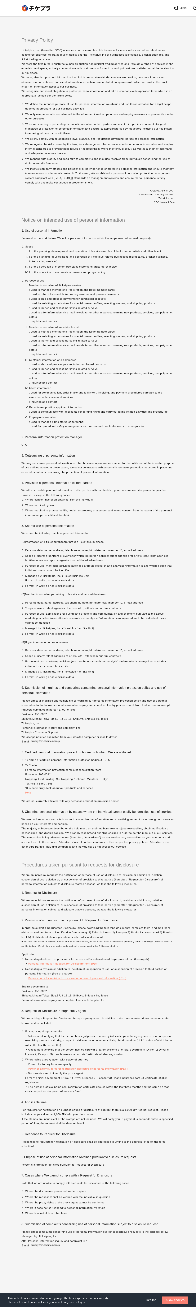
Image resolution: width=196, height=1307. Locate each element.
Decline (151, 1300)
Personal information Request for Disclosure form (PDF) (63, 963)
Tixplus (36, 8)
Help (28, 792)
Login (183, 7)
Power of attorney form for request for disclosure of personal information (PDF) (78, 1068)
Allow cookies (175, 1300)
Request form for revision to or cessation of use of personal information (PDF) (77, 978)
